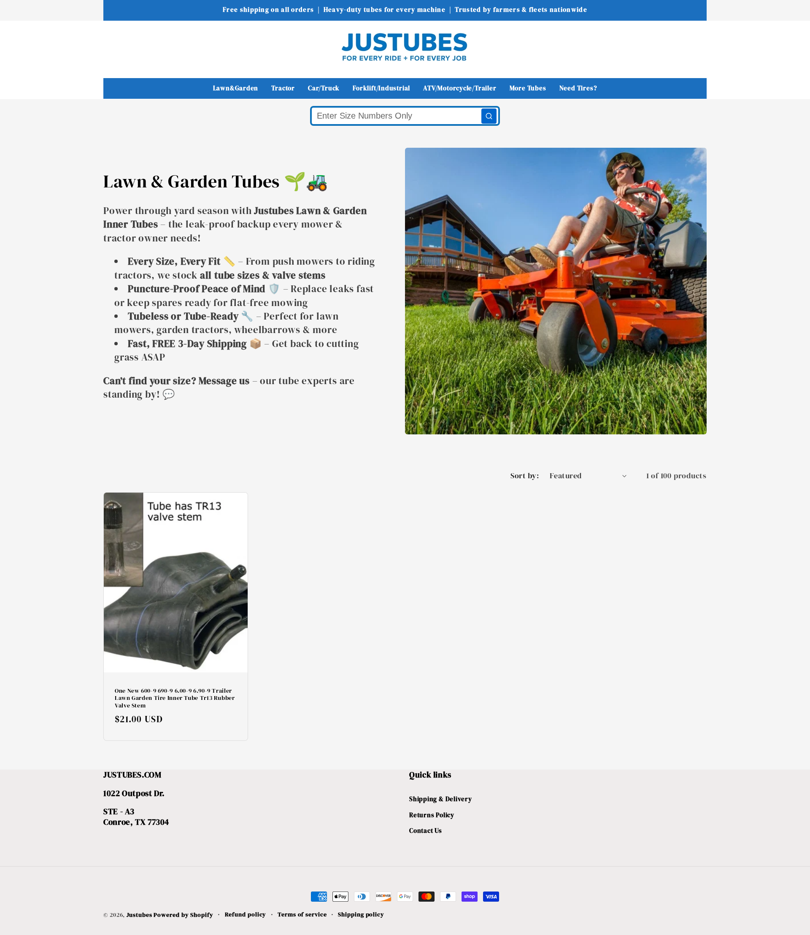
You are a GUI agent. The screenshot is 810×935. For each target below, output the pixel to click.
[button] (115, 47)
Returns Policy (431, 814)
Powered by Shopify (183, 915)
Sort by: (524, 475)
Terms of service (302, 914)
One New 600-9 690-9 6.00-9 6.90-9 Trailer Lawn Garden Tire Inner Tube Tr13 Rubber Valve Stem (175, 698)
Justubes (139, 915)
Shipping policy (361, 914)
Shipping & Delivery (440, 798)
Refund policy (246, 914)
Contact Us (425, 830)
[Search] (489, 116)
